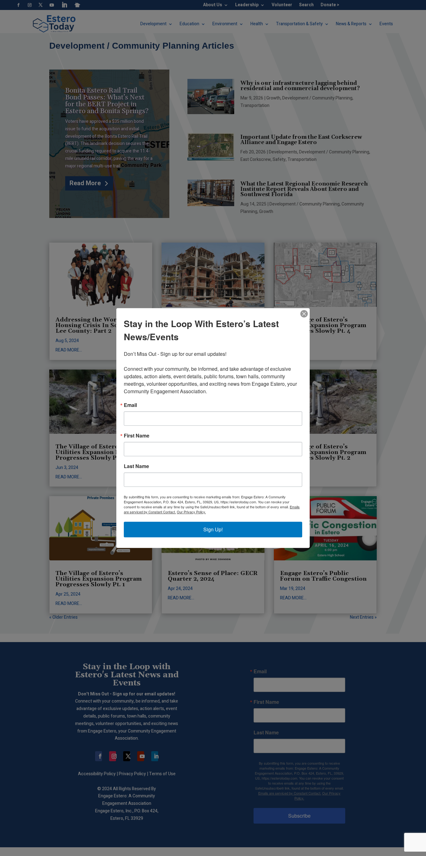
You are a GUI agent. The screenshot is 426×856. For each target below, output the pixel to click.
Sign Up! (213, 529)
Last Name (136, 466)
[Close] (304, 313)
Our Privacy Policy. (191, 511)
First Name (136, 435)
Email (130, 405)
